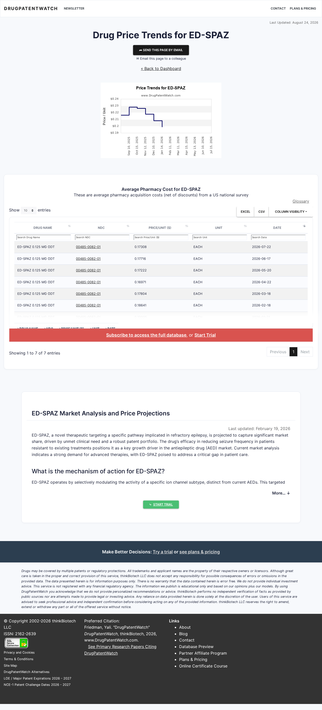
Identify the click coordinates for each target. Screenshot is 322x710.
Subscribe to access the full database (146, 335)
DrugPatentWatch (31, 8)
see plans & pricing (199, 551)
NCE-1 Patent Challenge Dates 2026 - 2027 (37, 685)
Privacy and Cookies (19, 652)
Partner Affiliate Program (203, 653)
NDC (101, 228)
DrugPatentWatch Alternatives (27, 672)
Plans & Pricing (303, 8)
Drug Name (42, 228)
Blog (183, 633)
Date (277, 228)
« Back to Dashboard (161, 68)
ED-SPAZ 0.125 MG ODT (36, 247)
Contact (278, 8)
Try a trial (163, 551)
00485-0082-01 (88, 247)
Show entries (30, 209)
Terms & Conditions (18, 659)
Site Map (10, 665)
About (185, 627)
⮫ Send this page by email (161, 50)
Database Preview (196, 646)
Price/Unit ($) (160, 228)
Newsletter (74, 8)
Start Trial (205, 335)
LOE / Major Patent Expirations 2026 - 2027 (37, 678)
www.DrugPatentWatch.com (111, 640)
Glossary (301, 201)
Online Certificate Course (203, 665)
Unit (218, 228)
